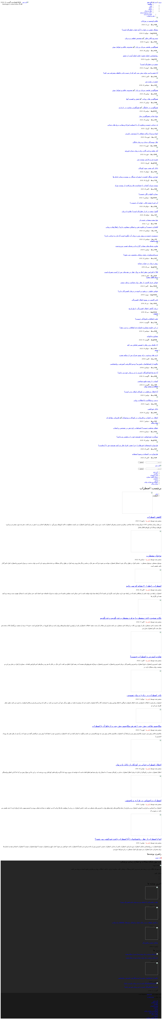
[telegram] (157, 10)
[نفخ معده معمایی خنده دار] (157, 216)
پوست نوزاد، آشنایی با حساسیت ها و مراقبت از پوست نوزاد (136, 185)
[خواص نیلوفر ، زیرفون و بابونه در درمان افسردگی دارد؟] (157, 288)
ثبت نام (155, 2)
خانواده (156, 314)
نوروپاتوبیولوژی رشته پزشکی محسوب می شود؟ (140, 255)
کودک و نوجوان (153, 1013)
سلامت (150, 4)
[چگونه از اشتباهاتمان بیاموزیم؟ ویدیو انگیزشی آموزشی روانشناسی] (157, 360)
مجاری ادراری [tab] (148, 14)
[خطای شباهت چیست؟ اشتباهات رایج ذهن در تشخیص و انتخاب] (157, 425)
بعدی (156, 858)
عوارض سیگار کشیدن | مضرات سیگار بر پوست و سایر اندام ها (135, 177)
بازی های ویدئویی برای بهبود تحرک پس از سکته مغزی (138, 355)
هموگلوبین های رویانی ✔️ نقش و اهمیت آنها (142, 99)
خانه (156, 494)
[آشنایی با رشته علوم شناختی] (157, 378)
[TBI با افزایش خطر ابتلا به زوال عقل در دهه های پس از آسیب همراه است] (157, 269)
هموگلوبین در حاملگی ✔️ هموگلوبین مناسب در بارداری (138, 107)
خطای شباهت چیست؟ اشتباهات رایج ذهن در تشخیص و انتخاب (135, 428)
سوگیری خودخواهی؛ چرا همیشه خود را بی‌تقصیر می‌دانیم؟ (137, 437)
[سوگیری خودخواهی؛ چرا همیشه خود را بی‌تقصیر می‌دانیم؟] (157, 433)
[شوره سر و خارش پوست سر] (157, 156)
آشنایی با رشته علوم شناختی (147, 381)
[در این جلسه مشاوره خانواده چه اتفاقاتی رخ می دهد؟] (157, 324)
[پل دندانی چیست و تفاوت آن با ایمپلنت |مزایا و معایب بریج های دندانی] (157, 121)
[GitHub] (157, 7)
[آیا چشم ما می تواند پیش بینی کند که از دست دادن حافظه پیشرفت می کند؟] (157, 69)
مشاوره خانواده (152, 336)
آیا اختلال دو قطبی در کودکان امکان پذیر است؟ (141, 392)
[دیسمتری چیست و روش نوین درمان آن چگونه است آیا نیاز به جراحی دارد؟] (157, 232)
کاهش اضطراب (154, 517)
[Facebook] (157, 5)
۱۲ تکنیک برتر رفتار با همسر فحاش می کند (142, 345)
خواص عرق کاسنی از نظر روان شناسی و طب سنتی (139, 282)
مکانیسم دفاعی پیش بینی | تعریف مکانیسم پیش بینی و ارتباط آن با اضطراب (126, 726)
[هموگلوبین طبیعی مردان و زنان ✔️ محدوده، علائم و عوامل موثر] (157, 43)
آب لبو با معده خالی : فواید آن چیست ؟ (144, 203)
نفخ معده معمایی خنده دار (148, 220)
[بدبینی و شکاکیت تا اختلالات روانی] (157, 397)
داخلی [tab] (150, 9)
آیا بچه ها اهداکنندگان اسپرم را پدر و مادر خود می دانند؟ (138, 373)
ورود (160, 2)
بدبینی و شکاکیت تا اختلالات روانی (146, 400)
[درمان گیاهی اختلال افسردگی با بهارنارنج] (157, 305)
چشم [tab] (150, 7)
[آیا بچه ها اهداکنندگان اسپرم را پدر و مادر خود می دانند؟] (157, 369)
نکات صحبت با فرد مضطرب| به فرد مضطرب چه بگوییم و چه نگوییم (130, 618)
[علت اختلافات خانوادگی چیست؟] (157, 315)
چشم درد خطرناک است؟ (149, 64)
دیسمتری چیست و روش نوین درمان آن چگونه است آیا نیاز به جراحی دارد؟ (131, 236)
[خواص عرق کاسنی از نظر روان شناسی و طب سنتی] (157, 279)
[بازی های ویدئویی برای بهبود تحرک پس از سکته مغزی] (157, 352)
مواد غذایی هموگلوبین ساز (148, 116)
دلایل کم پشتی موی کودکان (148, 168)
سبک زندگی (154, 423)
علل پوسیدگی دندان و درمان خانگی (145, 142)
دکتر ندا (148, 521)
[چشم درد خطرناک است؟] (157, 61)
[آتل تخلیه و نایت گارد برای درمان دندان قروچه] (157, 147)
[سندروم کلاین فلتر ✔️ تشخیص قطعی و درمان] (157, 35)
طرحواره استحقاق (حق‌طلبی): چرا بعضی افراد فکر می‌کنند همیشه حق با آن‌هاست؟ (128, 445)
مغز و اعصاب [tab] (151, 16)
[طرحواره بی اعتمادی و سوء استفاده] (157, 450)
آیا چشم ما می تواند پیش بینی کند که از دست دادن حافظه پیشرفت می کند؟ (130, 73)
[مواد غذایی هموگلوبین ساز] (157, 113)
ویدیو (156, 350)
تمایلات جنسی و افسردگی (150, 943)
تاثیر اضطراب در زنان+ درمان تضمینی (144, 695)
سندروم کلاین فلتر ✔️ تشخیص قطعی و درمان (141, 38)
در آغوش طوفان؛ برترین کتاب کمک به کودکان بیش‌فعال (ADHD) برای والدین (135, 922)
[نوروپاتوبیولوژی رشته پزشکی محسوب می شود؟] (157, 251)
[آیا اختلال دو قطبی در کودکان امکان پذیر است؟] (157, 388)
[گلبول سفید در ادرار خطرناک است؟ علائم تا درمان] (157, 208)
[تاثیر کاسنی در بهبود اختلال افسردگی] (157, 296)
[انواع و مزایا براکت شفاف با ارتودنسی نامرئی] (157, 130)
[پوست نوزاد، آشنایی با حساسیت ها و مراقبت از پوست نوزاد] (157, 182)
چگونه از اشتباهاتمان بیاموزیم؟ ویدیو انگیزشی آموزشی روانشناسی (134, 364)
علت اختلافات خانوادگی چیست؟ (146, 319)
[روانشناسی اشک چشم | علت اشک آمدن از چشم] (157, 52)
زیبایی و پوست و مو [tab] (146, 12)
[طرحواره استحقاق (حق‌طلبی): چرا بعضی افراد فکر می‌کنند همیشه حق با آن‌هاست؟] (157, 442)
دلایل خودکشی (153, 409)
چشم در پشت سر (151, 82)
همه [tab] (151, 6)
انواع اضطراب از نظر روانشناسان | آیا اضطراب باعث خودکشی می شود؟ (128, 839)
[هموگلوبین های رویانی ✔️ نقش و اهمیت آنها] (157, 95)
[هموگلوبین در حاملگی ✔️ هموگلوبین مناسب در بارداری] (157, 104)
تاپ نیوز (149, 2)
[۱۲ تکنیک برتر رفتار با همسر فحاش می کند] (157, 341)
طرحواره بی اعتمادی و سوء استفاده (145, 454)
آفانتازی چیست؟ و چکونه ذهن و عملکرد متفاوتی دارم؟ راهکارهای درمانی (132, 227)
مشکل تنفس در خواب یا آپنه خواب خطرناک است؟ (140, 30)
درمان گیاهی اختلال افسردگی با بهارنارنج (143, 308)
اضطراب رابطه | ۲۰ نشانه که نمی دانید (143, 586)
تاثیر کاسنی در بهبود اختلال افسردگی (145, 300)
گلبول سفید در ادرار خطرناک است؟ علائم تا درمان (140, 211)
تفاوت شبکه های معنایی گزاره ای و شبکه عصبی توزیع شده (137, 246)
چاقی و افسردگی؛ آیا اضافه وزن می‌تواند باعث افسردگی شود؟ (139, 902)
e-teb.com (150, 997)
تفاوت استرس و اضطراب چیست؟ (145, 656)
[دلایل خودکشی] (157, 405)
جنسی (156, 1016)
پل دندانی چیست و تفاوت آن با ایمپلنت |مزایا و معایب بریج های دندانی (132, 125)
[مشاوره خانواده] (157, 333)
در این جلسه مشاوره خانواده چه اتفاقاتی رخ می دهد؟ (139, 328)
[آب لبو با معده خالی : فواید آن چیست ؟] (157, 199)
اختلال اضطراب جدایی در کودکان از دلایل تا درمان (138, 765)
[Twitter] (157, 8)
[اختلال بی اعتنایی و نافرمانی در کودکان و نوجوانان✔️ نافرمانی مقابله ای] (157, 414)
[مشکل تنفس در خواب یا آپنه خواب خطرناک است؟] (157, 26)
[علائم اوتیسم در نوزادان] (157, 17)
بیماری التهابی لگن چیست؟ (148, 194)
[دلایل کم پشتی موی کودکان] (157, 165)
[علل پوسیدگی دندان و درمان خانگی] (157, 139)
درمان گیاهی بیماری (152, 277)
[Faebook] (157, 876)
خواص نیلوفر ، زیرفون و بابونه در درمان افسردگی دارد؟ (138, 291)
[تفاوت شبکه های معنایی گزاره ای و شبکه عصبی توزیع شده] (157, 243)
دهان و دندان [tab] (148, 11)
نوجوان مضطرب (153, 556)
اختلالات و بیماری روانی (151, 386)
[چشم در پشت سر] (157, 78)
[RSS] (157, 880)
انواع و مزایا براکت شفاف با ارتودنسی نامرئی (141, 134)
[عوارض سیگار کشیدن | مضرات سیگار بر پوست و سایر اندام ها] (157, 173)
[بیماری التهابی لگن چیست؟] (157, 191)
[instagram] (157, 11)
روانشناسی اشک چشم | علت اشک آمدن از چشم (140, 56)
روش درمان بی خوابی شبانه (148, 263)
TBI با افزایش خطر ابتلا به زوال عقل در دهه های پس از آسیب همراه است (131, 272)
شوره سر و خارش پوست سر (147, 159)
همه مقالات (154, 1002)
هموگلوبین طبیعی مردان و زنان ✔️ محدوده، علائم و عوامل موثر (135, 47)
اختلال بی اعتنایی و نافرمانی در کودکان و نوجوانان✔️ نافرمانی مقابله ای (132, 418)
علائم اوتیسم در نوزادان (149, 21)
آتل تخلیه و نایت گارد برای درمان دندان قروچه (141, 151)
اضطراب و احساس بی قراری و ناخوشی (143, 800)
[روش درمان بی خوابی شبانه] (157, 260)
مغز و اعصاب (154, 241)
